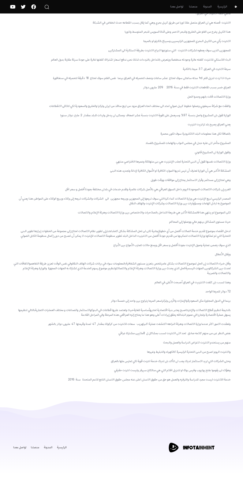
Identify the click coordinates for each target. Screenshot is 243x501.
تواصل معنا (176, 6)
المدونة (207, 6)
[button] (46, 7)
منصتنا (193, 6)
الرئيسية (222, 6)
